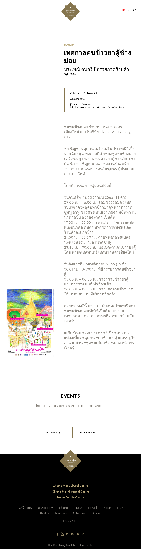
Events (78, 507)
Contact (97, 513)
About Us (44, 513)
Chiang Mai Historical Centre (70, 491)
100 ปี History (24, 507)
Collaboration (80, 513)
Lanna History (45, 507)
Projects (107, 507)
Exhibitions (64, 507)
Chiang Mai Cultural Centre (70, 486)
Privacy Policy (70, 521)
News (120, 507)
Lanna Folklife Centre (70, 497)
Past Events (87, 432)
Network (92, 507)
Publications (61, 513)
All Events (53, 432)
